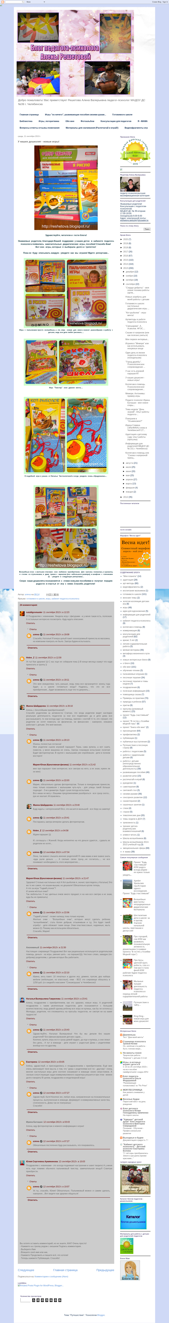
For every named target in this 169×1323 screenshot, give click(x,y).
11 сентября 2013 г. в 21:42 (82, 764)
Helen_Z (30, 657)
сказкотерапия (130, 801)
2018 (126, 247)
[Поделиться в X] (52, 594)
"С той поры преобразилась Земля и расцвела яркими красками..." (135, 1156)
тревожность (129, 822)
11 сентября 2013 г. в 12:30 (48, 657)
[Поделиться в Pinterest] (57, 594)
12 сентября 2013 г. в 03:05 (51, 1062)
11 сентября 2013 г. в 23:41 (56, 818)
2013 (126, 268)
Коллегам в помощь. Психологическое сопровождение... (135, 386)
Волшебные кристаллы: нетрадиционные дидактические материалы (142, 904)
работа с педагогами (133, 751)
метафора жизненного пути (136, 653)
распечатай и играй (132, 779)
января (129, 492)
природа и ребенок (132, 702)
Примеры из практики (133, 698)
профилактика (130, 734)
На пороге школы (131, 1115)
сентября (130, 284)
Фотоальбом (87, 121)
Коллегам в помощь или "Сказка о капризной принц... (137, 455)
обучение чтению (131, 670)
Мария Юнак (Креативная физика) (51, 764)
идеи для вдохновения (134, 611)
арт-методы (128, 583)
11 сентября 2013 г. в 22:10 (56, 972)
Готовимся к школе (122, 114)
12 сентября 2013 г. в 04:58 (55, 830)
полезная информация (134, 691)
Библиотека (26, 121)
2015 (126, 260)
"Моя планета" (130, 576)
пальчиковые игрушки (133, 674)
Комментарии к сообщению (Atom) (51, 1276)
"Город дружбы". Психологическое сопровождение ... (135, 364)
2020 (126, 239)
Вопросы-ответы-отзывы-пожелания (39, 128)
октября (130, 280)
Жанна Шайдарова (36, 706)
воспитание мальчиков (134, 590)
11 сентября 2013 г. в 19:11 (56, 680)
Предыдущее (105, 1270)
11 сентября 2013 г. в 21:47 (76, 878)
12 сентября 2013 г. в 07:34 (56, 852)
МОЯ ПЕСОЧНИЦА (132, 1090)
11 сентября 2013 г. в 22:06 (56, 912)
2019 (126, 243)
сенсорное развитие (133, 797)
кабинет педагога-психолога (65, 599)
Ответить (30, 623)
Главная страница (29, 114)
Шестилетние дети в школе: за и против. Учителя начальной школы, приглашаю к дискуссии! (136, 923)
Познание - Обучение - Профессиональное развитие (133, 1131)
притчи (126, 705)
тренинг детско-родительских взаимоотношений (132, 828)
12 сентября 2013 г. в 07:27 (56, 1093)
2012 (126, 497)
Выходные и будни (133, 1138)
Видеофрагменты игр (136, 128)
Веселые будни (131, 1099)
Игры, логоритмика (49, 121)
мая (128, 475)
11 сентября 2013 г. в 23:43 (56, 1030)
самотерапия (129, 787)
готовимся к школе (35, 599)
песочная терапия (132, 677)
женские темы (130, 598)
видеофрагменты (131, 587)
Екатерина (31, 1062)
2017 (126, 251)
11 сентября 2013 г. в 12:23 (56, 612)
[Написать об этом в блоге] (50, 594)
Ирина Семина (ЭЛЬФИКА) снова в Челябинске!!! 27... (136, 427)
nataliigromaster (34, 612)
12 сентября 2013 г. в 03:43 (56, 1122)
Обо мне (69, 121)
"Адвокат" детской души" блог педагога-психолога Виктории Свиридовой (134, 1122)
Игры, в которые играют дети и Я (132, 1063)
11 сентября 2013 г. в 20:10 (60, 706)
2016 (126, 256)
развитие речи (130, 776)
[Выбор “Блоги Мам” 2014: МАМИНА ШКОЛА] (121, 169)
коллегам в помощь (132, 627)
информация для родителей (136, 615)
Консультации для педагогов (116, 121)
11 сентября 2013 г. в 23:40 (66, 805)
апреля (129, 479)
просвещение (129, 731)
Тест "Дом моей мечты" (133, 1037)
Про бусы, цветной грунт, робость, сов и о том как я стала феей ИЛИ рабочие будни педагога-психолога (136, 967)
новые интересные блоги (135, 660)
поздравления (130, 687)
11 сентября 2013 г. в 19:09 (56, 634)
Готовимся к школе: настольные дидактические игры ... (137, 306)
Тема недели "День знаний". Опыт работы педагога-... (137, 412)
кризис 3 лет (129, 640)
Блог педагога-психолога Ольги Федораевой (132, 1078)
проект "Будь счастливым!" (136, 715)
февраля (130, 488)
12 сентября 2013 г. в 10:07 (56, 1186)
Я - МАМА (143, 121)
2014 (126, 264)
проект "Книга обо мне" (134, 727)
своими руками (130, 794)
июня (129, 471)
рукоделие (128, 783)
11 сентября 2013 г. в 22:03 (56, 780)
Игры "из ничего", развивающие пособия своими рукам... (75, 114)
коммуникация (130, 630)
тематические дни (131, 815)
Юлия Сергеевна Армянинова (42, 1161)
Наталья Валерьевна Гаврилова (43, 999)
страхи (126, 812)
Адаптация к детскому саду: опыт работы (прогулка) (136, 436)
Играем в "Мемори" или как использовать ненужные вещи (137, 346)
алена (36, 634)
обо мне (127, 667)
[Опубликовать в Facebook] (55, 594)
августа (130, 463)
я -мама (126, 852)
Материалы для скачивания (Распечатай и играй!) (92, 128)
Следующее (26, 1270)
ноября (129, 276)
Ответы (33, 629)
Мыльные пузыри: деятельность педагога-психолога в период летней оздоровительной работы (135, 989)
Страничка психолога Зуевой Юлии (134, 1042)
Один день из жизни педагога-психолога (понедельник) (136, 355)
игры (48, 599)
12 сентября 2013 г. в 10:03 (72, 1161)
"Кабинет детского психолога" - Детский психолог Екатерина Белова (134, 1147)
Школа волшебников (133, 838)
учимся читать (130, 835)
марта (129, 483)
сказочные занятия (132, 805)
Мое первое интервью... (137, 339)
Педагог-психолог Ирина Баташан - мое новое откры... (137, 402)
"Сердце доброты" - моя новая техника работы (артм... (137, 290)
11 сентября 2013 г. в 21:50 (53, 947)
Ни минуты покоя (132, 1053)
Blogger (101, 1315)
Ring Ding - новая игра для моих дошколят (141, 1018)
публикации (128, 738)
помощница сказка (132, 694)
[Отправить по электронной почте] (47, 594)
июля (129, 467)
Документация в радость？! (135, 1140)
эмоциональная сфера (134, 848)
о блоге (126, 663)
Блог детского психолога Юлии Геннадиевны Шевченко (135, 1110)
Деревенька (129, 1035)
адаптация (128, 580)
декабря (130, 272)
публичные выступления (135, 742)
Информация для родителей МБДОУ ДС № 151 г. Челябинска (137, 446)
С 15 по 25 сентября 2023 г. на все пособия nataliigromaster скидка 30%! (135, 1069)
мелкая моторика (131, 650)
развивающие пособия (134, 772)
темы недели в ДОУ (132, 819)
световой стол (130, 790)
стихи (125, 808)
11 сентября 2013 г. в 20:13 (56, 740)
